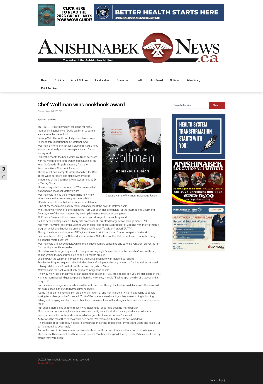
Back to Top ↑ (217, 380)
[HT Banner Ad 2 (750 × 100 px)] (159, 20)
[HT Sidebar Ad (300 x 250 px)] (198, 157)
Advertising (193, 80)
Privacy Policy (45, 363)
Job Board (156, 80)
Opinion (59, 80)
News (44, 80)
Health (139, 80)
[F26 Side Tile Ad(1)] (198, 203)
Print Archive (49, 88)
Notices (174, 80)
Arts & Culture (79, 80)
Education (122, 80)
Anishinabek (102, 80)
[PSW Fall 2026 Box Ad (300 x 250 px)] (198, 249)
